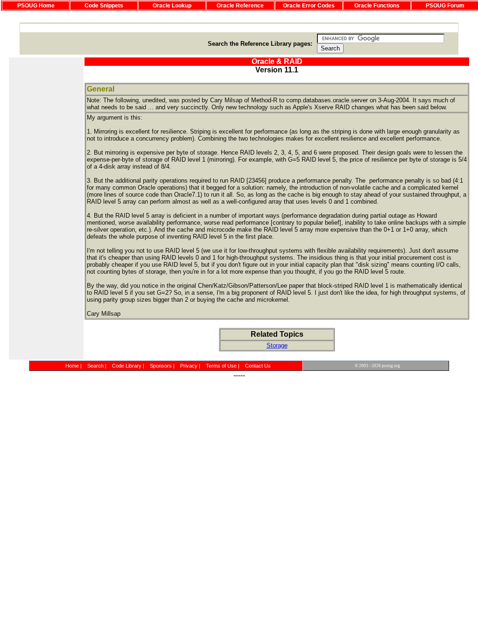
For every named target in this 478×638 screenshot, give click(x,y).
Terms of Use (221, 366)
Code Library (126, 366)
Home (72, 366)
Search (95, 366)
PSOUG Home (36, 5)
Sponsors (161, 366)
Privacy (188, 366)
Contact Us (258, 366)
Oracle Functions (377, 5)
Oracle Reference (240, 5)
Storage (277, 345)
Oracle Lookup (172, 5)
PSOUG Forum (445, 5)
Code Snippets (103, 5)
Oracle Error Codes (309, 5)
